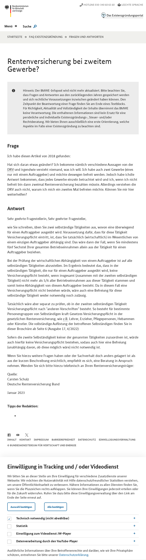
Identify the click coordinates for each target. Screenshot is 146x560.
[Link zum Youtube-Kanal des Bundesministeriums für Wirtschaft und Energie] (18, 434)
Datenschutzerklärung (73, 554)
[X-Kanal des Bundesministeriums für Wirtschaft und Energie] (26, 434)
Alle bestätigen (55, 507)
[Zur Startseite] (122, 15)
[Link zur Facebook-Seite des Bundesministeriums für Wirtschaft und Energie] (9, 434)
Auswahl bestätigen (21, 507)
